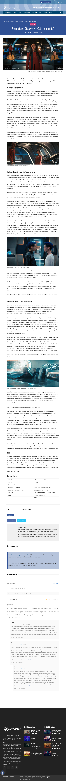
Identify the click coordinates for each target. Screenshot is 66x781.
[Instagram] (58, 1)
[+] (31, 593)
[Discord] (62, 3)
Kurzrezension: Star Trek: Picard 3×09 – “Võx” (56, 731)
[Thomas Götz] (13, 532)
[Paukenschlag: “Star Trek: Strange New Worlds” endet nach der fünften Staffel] (27, 753)
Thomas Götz (27, 32)
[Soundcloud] (60, 3)
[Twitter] (56, 1)
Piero (12, 622)
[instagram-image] (8, 716)
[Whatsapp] (60, 1)
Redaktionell (9, 21)
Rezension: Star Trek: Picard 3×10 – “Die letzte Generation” (57, 745)
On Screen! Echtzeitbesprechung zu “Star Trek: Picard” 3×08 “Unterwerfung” (35, 746)
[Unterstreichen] (13, 594)
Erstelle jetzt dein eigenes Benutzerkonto (19, 555)
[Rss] (53, 1)
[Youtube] (58, 3)
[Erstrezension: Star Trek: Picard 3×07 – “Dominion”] (47, 738)
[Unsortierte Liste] (20, 594)
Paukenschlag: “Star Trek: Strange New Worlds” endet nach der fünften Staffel (36, 753)
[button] (60, 12)
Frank (22, 668)
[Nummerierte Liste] (18, 594)
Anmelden (56, 583)
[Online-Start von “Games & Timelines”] (27, 738)
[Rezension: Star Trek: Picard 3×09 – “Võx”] (47, 753)
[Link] (27, 594)
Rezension (15, 21)
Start (4, 21)
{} (29, 593)
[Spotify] (62, 1)
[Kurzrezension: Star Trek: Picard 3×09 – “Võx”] (47, 732)
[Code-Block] (25, 594)
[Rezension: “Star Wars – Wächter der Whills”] (27, 732)
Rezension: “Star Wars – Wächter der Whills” (35, 731)
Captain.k (20, 624)
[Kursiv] (11, 594)
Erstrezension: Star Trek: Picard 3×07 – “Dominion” (57, 737)
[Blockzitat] (22, 594)
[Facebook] (54, 1)
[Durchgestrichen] (16, 594)
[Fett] (9, 594)
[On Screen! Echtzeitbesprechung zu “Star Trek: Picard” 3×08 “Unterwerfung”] (27, 745)
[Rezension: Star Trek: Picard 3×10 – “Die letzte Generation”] (47, 745)
